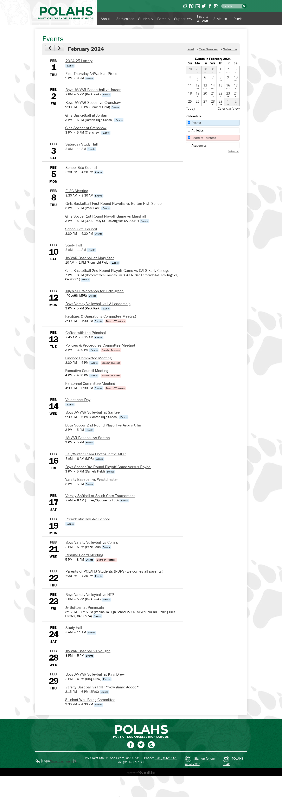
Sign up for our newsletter (200, 761)
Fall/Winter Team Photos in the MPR (95, 453)
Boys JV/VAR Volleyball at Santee (92, 412)
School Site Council (81, 167)
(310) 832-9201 (166, 758)
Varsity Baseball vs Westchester (91, 479)
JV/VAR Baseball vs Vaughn (87, 650)
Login (42, 761)
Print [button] (190, 49)
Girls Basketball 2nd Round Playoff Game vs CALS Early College (117, 270)
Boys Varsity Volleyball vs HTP (89, 594)
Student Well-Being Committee (90, 699)
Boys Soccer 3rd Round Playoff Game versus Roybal (108, 466)
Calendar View (229, 108)
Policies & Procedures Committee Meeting (100, 345)
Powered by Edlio (141, 772)
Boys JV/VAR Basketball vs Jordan (93, 89)
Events (196, 123)
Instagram (216, 6)
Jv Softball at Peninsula (84, 607)
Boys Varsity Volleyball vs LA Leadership (97, 303)
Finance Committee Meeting (88, 357)
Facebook (210, 6)
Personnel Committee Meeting (90, 383)
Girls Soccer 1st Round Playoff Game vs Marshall (105, 216)
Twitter (204, 6)
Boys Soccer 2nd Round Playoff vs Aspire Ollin (103, 425)
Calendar (198, 6)
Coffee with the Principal (85, 332)
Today (190, 108)
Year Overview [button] (208, 49)
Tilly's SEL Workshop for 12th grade (94, 290)
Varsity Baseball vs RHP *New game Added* (102, 686)
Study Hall (73, 245)
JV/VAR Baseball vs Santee (87, 437)
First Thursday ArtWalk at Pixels (91, 73)
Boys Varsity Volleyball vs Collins (91, 542)
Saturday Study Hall (81, 144)
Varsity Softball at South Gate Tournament (100, 495)
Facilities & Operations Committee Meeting (100, 316)
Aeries (191, 6)
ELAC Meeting (76, 190)
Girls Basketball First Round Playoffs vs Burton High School (113, 203)
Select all (233, 151)
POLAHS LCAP (233, 761)
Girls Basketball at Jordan (86, 115)
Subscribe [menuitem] (230, 49)
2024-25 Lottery (78, 60)
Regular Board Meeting (84, 554)
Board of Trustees (204, 138)
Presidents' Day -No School (87, 518)
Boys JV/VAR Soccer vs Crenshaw (93, 102)
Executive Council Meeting (86, 370)
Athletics (198, 130)
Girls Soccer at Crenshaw (86, 127)
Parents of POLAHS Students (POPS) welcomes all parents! (114, 571)
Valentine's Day (77, 399)
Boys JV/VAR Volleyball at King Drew (95, 674)
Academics (199, 145)
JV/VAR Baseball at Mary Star (89, 257)
